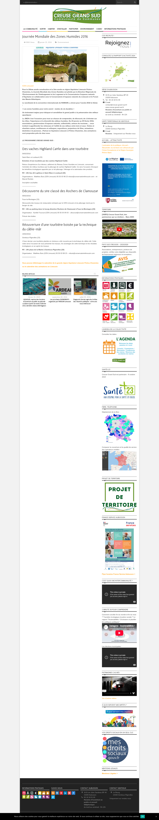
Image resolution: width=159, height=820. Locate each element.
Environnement (87, 29)
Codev (99, 29)
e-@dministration (30, 2)
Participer (73, 29)
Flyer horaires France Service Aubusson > (118, 574)
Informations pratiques (115, 29)
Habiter (51, 29)
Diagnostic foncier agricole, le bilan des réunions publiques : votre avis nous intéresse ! (85, 301)
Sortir (43, 29)
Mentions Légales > (110, 773)
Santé (26, 293)
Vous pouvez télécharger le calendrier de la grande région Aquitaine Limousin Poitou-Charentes (60, 263)
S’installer (62, 29)
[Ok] (156, 816)
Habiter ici (78, 293)
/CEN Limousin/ (28, 86)
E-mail (107, 102)
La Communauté (30, 29)
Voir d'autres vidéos (109, 698)
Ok (143, 816)
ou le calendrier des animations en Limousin (40, 266)
